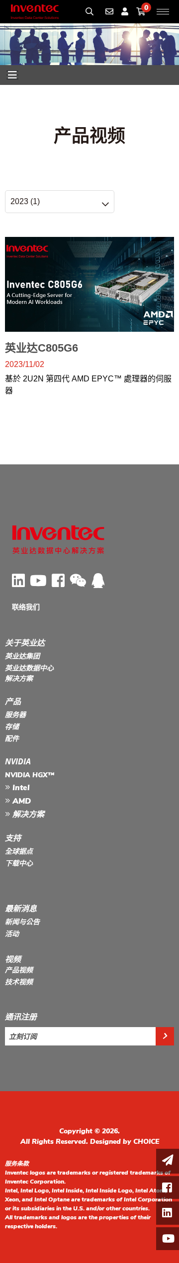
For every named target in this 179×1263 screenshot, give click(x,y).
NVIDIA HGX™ (29, 775)
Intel (20, 787)
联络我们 (26, 607)
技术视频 (19, 982)
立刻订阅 (23, 1036)
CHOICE (146, 1141)
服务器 (15, 715)
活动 (12, 934)
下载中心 (19, 863)
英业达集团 (22, 656)
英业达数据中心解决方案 (29, 673)
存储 (12, 727)
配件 (12, 738)
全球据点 (19, 851)
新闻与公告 (22, 922)
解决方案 (27, 814)
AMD (20, 801)
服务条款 (17, 1164)
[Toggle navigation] (12, 75)
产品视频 (19, 970)
